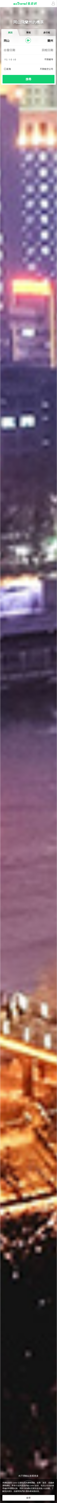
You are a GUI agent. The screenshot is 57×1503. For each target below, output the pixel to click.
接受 (28, 1497)
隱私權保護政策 (32, 1491)
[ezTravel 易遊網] (28, 3)
